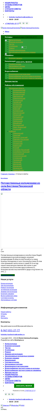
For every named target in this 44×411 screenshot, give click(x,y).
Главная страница (8, 174)
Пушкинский (17, 143)
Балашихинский (19, 90)
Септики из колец (15, 68)
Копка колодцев (15, 40)
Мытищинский (18, 125)
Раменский (17, 146)
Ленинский (17, 115)
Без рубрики (4, 178)
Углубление (13, 46)
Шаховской (17, 166)
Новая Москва (18, 170)
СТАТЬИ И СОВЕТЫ (13, 9)
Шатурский (17, 164)
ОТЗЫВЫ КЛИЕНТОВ (13, 5)
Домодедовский (19, 98)
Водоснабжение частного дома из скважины (25, 78)
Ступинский (17, 158)
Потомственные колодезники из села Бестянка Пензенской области (20, 186)
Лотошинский (18, 117)
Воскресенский (19, 94)
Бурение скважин (15, 58)
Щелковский (17, 168)
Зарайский (17, 102)
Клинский (16, 109)
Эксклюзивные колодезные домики (22, 52)
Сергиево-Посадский (21, 150)
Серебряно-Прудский (21, 152)
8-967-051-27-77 (10, 330)
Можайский (17, 123)
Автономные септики (17, 66)
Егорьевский (18, 100)
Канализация (10, 360)
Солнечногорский (19, 156)
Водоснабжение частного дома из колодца (25, 76)
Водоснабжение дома (9, 296)
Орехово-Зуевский (20, 137)
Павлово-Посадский (21, 139)
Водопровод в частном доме (19, 74)
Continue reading (8, 275)
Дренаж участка (11, 81)
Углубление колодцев (9, 290)
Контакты (4, 318)
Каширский (17, 107)
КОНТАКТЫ (9, 11)
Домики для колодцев (17, 50)
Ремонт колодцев (7, 287)
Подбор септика (15, 64)
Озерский (16, 135)
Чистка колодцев (7, 285)
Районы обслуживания (14, 85)
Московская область (16, 88)
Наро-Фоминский (19, 127)
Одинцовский (18, 133)
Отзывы (4, 314)
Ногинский (17, 129)
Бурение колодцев (16, 42)
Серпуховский (18, 154)
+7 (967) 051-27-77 (29, 390)
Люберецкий (18, 121)
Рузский (16, 148)
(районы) (12, 131)
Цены (3, 316)
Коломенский (18, 111)
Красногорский (18, 113)
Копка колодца (11, 344)
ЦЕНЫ (7, 7)
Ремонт (12, 48)
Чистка (11, 44)
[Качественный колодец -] (20, 28)
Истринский (17, 105)
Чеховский (17, 162)
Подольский (17, 141)
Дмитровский (18, 96)
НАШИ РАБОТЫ (11, 3)
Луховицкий (17, 119)
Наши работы (6, 312)
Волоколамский (19, 92)
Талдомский (17, 160)
